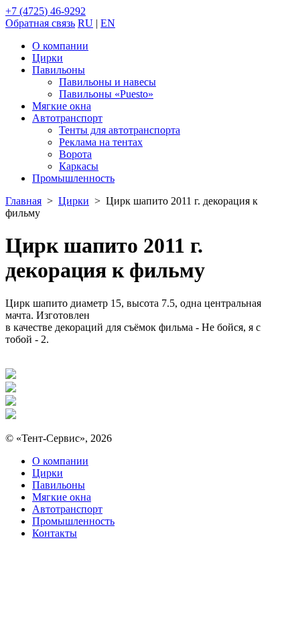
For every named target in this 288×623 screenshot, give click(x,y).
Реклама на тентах (101, 142)
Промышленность (73, 178)
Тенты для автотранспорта (119, 130)
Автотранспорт (67, 118)
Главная (23, 201)
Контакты (54, 533)
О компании (60, 45)
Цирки (47, 58)
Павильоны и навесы (107, 82)
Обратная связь (40, 23)
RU (85, 23)
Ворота (75, 154)
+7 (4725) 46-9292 (45, 11)
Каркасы (78, 166)
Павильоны (58, 70)
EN (107, 23)
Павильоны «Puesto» (106, 94)
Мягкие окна (61, 106)
